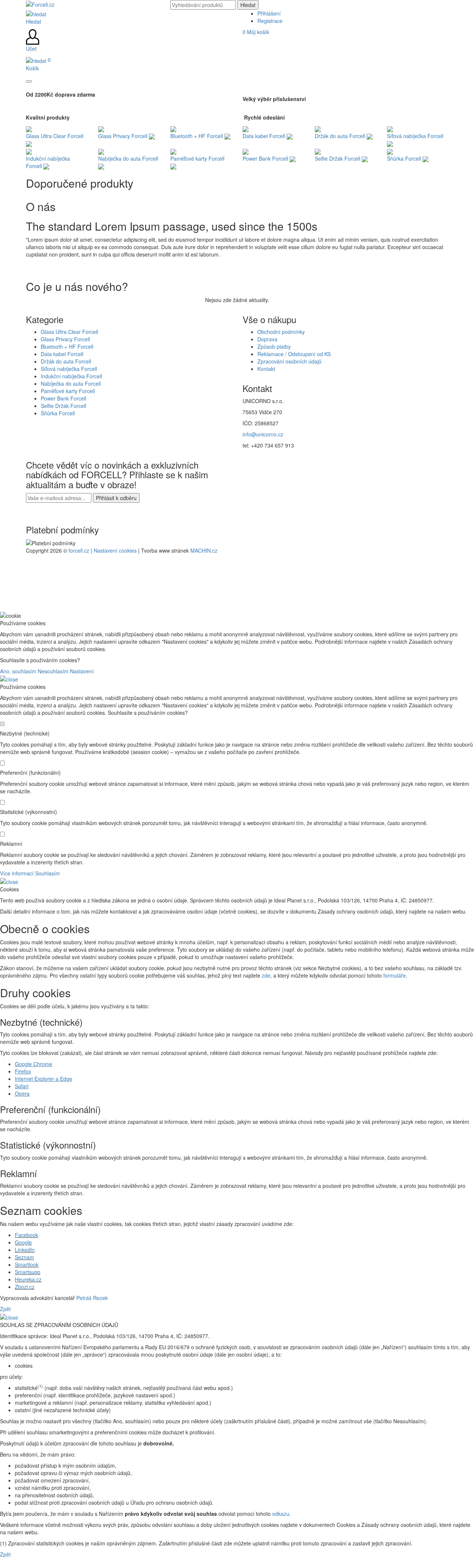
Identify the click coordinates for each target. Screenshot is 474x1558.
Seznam (24, 1257)
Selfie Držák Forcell (63, 405)
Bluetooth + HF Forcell (67, 346)
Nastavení (82, 671)
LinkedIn (25, 1249)
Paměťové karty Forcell (68, 391)
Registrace (270, 20)
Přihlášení (269, 13)
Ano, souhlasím (18, 671)
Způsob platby (274, 346)
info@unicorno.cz (263, 434)
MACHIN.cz (203, 550)
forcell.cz (79, 550)
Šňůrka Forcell (58, 413)
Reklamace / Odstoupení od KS (294, 354)
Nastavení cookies (115, 550)
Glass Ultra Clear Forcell (69, 331)
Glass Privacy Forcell (65, 339)
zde (266, 975)
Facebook (26, 1235)
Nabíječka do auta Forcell (71, 383)
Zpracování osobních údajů (289, 361)
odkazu (280, 1513)
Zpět (5, 1309)
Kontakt (266, 368)
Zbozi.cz (24, 1286)
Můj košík (256, 32)
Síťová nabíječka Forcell (69, 368)
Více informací (17, 873)
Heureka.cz (28, 1279)
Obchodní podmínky (281, 331)
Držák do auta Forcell (66, 361)
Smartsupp (27, 1272)
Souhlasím (47, 873)
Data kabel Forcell (62, 354)
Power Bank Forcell (63, 398)
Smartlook (27, 1264)
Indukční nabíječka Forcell (71, 376)
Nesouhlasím (53, 671)
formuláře (394, 975)
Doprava (267, 339)
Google (23, 1242)
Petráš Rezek (92, 1297)
